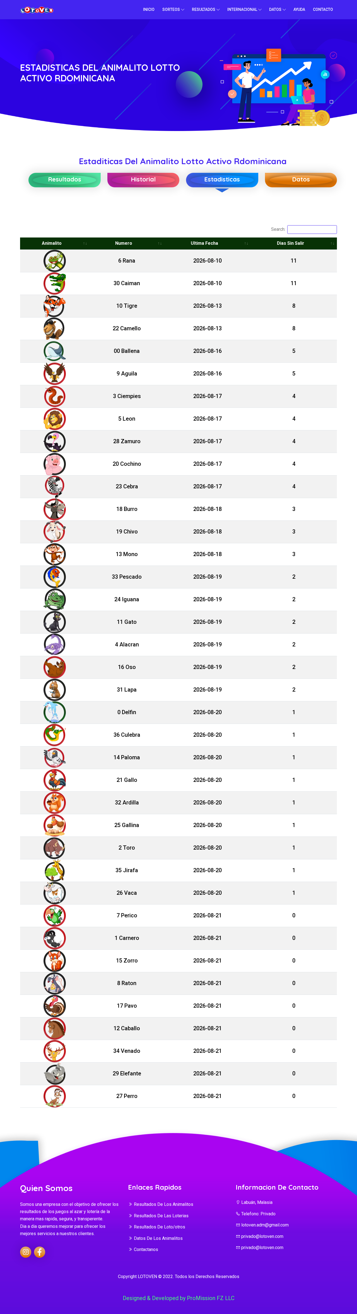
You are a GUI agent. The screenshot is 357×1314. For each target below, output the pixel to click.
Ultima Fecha (204, 243)
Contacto (323, 9)
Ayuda (299, 9)
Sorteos (171, 9)
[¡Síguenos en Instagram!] (25, 1252)
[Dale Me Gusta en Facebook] (39, 1252)
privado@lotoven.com (261, 1236)
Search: (278, 229)
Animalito (52, 243)
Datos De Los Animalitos (158, 1238)
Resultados (203, 9)
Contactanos (146, 1249)
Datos (275, 9)
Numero (123, 243)
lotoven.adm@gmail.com (264, 1225)
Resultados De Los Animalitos (163, 1204)
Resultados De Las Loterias (161, 1215)
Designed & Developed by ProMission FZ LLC (179, 1298)
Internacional (242, 9)
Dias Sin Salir (290, 243)
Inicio (149, 9)
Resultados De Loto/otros (159, 1227)
